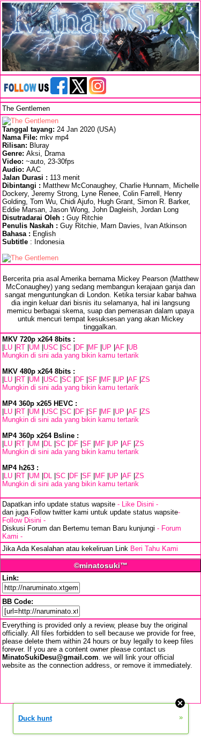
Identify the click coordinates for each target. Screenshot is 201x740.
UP (106, 347)
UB (133, 347)
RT (20, 347)
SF (92, 379)
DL (47, 444)
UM (34, 347)
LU (8, 347)
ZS (145, 379)
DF (79, 347)
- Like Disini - (137, 504)
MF (93, 347)
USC (50, 347)
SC (66, 347)
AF (119, 347)
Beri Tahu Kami (154, 549)
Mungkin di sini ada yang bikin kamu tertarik (70, 355)
